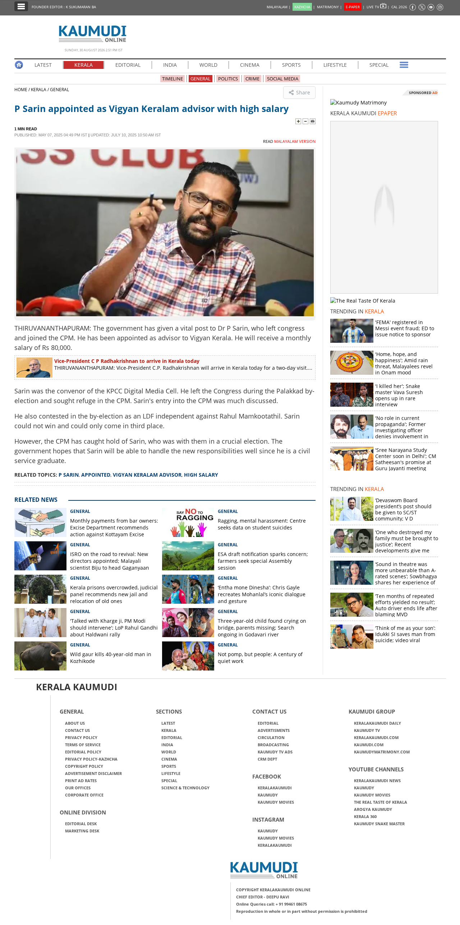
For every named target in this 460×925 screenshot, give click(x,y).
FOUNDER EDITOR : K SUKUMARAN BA (64, 6)
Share (303, 92)
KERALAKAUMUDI (275, 787)
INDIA (170, 64)
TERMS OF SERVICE (83, 744)
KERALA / (40, 90)
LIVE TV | (378, 6)
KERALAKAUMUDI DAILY (377, 723)
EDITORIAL (128, 64)
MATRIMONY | (329, 6)
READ (289, 141)
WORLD (208, 64)
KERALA (83, 64)
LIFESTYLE (335, 64)
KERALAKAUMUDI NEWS (377, 780)
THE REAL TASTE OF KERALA (380, 802)
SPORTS (291, 64)
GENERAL (200, 78)
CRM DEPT (267, 759)
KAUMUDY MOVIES (276, 802)
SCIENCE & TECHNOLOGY (185, 787)
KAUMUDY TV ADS (275, 752)
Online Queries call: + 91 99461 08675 (271, 904)
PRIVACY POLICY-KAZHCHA (91, 759)
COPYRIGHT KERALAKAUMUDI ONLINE (273, 889)
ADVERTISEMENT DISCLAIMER (93, 773)
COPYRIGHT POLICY (84, 766)
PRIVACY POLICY (81, 737)
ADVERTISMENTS (274, 730)
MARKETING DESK (82, 830)
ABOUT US (75, 723)
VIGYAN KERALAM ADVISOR (147, 474)
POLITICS (228, 78)
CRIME (252, 78)
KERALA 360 (365, 816)
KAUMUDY (268, 795)
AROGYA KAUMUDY (373, 809)
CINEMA (249, 64)
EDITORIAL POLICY (83, 752)
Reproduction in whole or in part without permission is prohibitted (301, 911)
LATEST (43, 64)
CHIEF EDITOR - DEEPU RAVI (262, 897)
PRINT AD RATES (81, 780)
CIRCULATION (271, 737)
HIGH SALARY (201, 474)
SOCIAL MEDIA (282, 78)
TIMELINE (172, 78)
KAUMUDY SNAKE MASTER (379, 823)
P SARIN (69, 474)
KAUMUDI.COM (368, 744)
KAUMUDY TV (367, 730)
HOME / (22, 90)
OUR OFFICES (78, 787)
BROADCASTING (273, 744)
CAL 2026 (399, 6)
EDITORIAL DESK (81, 823)
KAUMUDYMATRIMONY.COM (382, 752)
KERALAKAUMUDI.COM (376, 737)
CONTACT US (77, 730)
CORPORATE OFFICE (84, 795)
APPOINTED (95, 474)
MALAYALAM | (279, 6)
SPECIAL (378, 64)
